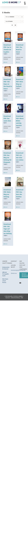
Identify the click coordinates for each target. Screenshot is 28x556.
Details (6, 62)
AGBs (22, 297)
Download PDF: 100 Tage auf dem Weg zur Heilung (8, 228)
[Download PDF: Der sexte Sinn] (7, 108)
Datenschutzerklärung (15, 297)
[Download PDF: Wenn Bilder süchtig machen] (20, 108)
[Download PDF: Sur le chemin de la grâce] (7, 37)
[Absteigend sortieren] (22, 16)
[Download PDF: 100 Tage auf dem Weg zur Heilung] (7, 216)
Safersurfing (10, 296)
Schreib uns (14, 273)
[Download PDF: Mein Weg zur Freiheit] (20, 71)
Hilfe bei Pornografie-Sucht (5, 274)
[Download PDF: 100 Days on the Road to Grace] (7, 71)
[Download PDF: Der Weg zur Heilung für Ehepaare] (7, 145)
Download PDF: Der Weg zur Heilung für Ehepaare (7, 157)
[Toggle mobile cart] (25, 4)
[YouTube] (20, 283)
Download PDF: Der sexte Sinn (7, 118)
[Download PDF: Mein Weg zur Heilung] (7, 181)
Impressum (7, 297)
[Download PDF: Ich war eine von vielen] (20, 145)
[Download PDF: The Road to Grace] (20, 37)
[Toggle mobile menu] (25, 2)
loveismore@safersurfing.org (18, 270)
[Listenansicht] (15, 25)
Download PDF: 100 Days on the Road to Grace (8, 84)
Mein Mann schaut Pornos (5, 280)
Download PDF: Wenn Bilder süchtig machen (20, 120)
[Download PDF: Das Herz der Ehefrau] (20, 181)
